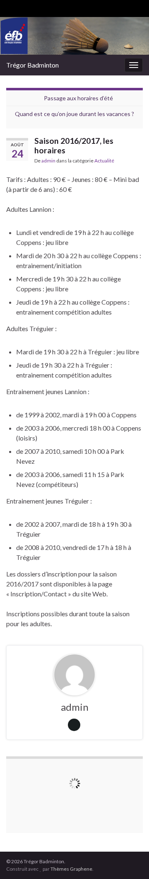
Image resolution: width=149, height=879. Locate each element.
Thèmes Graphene (71, 869)
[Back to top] (130, 860)
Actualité (104, 160)
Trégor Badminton (32, 65)
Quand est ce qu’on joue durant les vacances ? (74, 113)
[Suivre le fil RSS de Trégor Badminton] (10, 7)
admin (48, 160)
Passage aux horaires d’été (78, 98)
